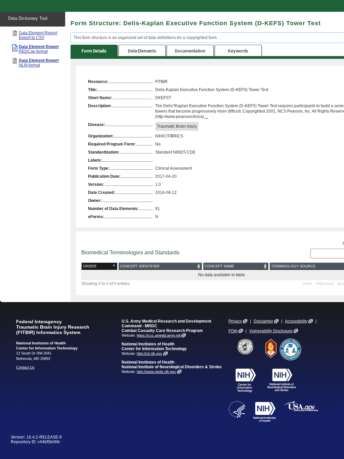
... (206, 116)
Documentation (190, 51)
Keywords (238, 51)
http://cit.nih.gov (149, 353)
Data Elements (142, 51)
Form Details (94, 51)
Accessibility (296, 321)
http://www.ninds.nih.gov (156, 372)
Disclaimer (263, 321)
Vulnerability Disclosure (271, 331)
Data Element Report (38, 35)
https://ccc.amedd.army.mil (158, 335)
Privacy (235, 321)
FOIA (233, 331)
